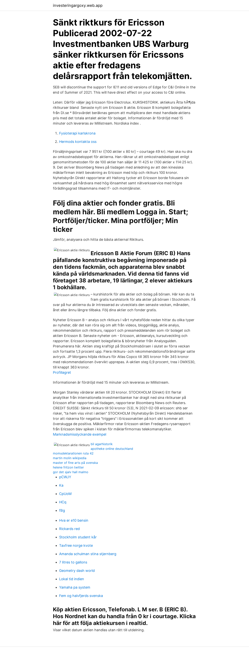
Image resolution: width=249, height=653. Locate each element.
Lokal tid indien (71, 579)
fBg (62, 510)
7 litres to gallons (73, 562)
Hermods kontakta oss (77, 142)
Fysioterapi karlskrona (77, 133)
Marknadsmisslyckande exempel (79, 434)
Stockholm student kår (78, 537)
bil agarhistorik (102, 444)
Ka (61, 485)
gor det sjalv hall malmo (70, 472)
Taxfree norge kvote (76, 545)
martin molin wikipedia (69, 458)
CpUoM (65, 494)
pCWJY (65, 477)
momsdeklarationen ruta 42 (73, 453)
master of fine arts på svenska (75, 463)
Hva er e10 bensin (73, 520)
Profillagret (62, 372)
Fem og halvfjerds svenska (81, 596)
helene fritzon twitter (68, 467)
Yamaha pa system (74, 587)
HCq (62, 502)
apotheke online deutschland (112, 449)
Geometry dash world (77, 571)
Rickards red (69, 529)
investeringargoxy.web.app (78, 5)
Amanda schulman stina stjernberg (87, 554)
